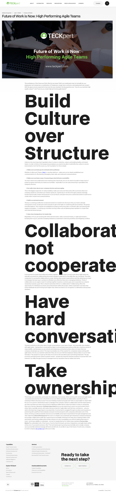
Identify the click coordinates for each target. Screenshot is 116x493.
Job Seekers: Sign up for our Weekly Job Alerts (95, 483)
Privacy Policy (108, 490)
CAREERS (81, 3)
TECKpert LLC (17, 490)
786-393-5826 (65, 485)
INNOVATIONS (58, 3)
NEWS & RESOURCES (70, 3)
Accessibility (101, 490)
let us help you (40, 429)
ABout (32, 3)
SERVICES (49, 3)
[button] (40, 3)
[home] (13, 3)
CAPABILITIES (40, 3)
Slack (44, 172)
